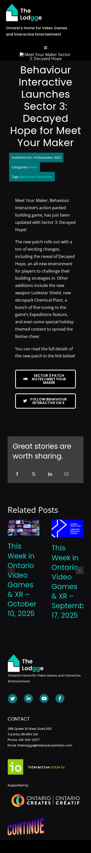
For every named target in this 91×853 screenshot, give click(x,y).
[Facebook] (17, 474)
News (33, 167)
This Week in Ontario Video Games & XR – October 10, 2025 (22, 580)
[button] (11, 570)
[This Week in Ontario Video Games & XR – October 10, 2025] (23, 522)
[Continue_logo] (26, 820)
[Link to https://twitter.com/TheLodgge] (12, 698)
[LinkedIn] (50, 474)
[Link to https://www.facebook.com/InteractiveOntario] (59, 698)
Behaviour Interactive (36, 176)
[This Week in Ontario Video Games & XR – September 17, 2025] (67, 522)
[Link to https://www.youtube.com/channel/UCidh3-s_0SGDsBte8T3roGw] (44, 698)
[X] (33, 474)
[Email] (66, 474)
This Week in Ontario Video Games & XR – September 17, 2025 (71, 581)
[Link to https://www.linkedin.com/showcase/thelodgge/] (28, 698)
